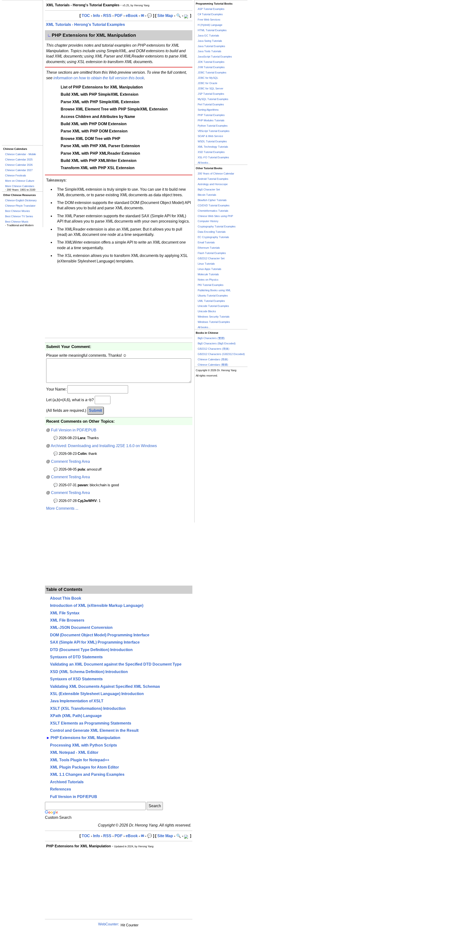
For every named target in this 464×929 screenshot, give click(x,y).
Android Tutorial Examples (213, 178)
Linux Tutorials (206, 263)
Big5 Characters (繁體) (211, 338)
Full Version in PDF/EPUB (73, 430)
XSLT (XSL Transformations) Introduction (88, 708)
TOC (86, 16)
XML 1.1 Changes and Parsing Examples (87, 774)
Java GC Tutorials (208, 35)
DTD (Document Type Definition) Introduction (91, 650)
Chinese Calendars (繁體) (213, 364)
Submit (95, 410)
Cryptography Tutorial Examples (217, 226)
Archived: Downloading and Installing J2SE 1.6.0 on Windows (104, 446)
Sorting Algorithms (208, 109)
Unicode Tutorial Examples (213, 306)
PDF (119, 16)
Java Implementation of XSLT (76, 701)
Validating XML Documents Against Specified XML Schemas (105, 686)
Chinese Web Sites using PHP (215, 216)
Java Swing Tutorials (210, 40)
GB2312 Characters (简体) (213, 348)
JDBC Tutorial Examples (212, 72)
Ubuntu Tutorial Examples (213, 295)
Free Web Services (209, 19)
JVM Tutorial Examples (211, 67)
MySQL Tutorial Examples (213, 99)
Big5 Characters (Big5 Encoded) (217, 343)
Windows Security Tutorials (214, 316)
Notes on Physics (208, 279)
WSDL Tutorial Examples (212, 141)
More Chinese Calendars (19, 186)
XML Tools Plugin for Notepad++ (79, 760)
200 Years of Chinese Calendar (216, 173)
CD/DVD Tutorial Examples (214, 205)
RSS (107, 16)
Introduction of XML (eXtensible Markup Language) (96, 605)
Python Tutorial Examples (213, 125)
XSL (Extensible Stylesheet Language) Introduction (97, 694)
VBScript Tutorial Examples (214, 131)
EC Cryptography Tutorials (213, 237)
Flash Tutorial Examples (212, 253)
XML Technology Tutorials (213, 146)
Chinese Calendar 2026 (19, 164)
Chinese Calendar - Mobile (20, 154)
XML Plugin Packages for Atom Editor (84, 767)
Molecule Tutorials (208, 274)
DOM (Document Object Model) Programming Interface (99, 635)
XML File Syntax (65, 613)
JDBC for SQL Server (210, 88)
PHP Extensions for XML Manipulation (85, 738)
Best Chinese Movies (17, 211)
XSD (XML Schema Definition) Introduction (89, 672)
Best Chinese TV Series (19, 216)
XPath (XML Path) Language (76, 716)
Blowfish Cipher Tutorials (212, 200)
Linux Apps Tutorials (209, 269)
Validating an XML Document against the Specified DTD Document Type (115, 664)
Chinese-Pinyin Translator (20, 205)
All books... (204, 162)
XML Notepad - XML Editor (74, 752)
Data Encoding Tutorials (212, 231)
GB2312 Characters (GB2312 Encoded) (221, 354)
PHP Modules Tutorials (211, 120)
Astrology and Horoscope (213, 184)
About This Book (65, 598)
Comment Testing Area (70, 461)
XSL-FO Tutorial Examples (213, 157)
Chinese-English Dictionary (21, 200)
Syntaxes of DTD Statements (76, 657)
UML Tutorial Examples (211, 300)
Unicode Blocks (207, 311)
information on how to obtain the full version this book (98, 78)
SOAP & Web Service (210, 136)
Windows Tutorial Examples (214, 321)
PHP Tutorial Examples (211, 115)
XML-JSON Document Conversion (81, 627)
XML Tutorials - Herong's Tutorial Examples (85, 24)
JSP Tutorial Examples (211, 93)
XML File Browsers (67, 620)
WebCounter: (108, 924)
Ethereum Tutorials (209, 247)
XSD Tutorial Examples (211, 152)
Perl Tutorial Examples (211, 104)
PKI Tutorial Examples (211, 284)
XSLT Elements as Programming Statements (90, 723)
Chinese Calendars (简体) (213, 359)
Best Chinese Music (17, 221)
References (60, 789)
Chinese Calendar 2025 (19, 159)
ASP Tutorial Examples (211, 8)
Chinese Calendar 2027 (19, 170)
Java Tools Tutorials (209, 51)
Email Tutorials (206, 242)
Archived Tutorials (67, 782)
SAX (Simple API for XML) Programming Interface (95, 642)
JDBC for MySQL (208, 77)
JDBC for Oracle (207, 83)
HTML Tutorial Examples (212, 30)
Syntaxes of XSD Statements (76, 679)
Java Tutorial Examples (211, 46)
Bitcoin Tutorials (207, 194)
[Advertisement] (22, 72)
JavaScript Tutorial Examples (215, 56)
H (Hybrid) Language (210, 24)
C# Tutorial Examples (210, 14)
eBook (132, 16)
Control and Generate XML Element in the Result (94, 730)
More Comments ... (62, 508)
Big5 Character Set (209, 189)
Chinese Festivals (15, 175)
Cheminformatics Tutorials (213, 210)
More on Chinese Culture (19, 180)
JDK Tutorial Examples (211, 61)
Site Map (165, 16)
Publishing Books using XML (214, 290)
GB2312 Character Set (211, 258)
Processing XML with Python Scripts (83, 745)
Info (96, 16)
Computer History (208, 221)
